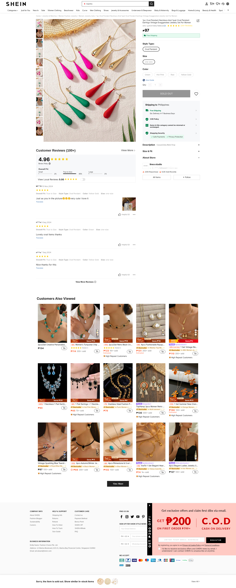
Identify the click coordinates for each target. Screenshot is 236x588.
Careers (33, 525)
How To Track (57, 528)
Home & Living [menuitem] (194, 10)
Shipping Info (57, 515)
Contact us (79, 515)
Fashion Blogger (36, 518)
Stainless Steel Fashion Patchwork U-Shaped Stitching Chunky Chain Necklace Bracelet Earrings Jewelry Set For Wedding (118, 404)
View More (118, 484)
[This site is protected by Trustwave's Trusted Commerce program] (121, 565)
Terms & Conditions (212, 545)
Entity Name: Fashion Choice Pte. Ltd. (44, 545)
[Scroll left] (225, 10)
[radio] (151, 49)
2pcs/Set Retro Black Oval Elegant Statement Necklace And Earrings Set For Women (118, 345)
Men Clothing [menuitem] (95, 10)
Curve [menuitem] (84, 10)
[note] (85, 341)
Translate (39, 202)
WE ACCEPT (124, 555)
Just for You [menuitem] (25, 10)
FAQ (76, 532)
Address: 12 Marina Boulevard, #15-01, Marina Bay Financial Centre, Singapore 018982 (62, 548)
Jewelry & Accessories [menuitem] (120, 10)
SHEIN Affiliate (80, 528)
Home (38, 16)
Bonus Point (79, 522)
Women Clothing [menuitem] (54, 10)
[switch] (82, 179)
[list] (141, 517)
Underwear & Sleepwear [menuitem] (142, 10)
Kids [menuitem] (78, 10)
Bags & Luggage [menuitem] (178, 10)
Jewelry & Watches (49, 16)
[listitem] (52, 330)
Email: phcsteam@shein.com (40, 551)
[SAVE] (196, 93)
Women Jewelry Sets (87, 16)
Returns (55, 518)
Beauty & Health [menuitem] (209, 10)
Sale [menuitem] (43, 10)
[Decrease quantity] (150, 84)
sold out (166, 93)
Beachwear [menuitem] (68, 10)
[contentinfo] (164, 560)
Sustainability (35, 522)
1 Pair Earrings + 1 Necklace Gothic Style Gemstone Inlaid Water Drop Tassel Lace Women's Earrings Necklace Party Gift (85, 404)
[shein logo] (16, 4)
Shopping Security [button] (157, 133)
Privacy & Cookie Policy (191, 545)
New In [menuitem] (36, 10)
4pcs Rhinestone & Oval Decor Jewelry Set (118, 463)
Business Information (40, 541)
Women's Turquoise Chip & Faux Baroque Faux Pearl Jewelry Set (85, 345)
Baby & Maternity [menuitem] (161, 10)
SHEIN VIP (79, 525)
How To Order (57, 525)
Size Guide (56, 532)
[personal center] (206, 3)
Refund (55, 522)
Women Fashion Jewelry (67, 16)
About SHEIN (35, 515)
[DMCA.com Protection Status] (128, 565)
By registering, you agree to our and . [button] (189, 545)
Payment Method (81, 518)
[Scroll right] (228, 10)
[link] (212, 3)
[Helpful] (119, 214)
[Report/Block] (134, 214)
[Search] (151, 3)
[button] (223, 3)
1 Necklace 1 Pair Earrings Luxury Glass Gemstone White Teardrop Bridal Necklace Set (52, 404)
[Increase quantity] (160, 84)
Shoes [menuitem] (106, 10)
